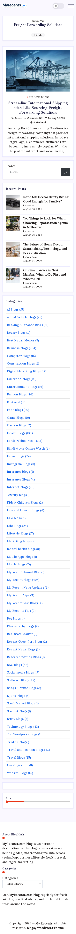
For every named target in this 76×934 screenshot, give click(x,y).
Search (11, 166)
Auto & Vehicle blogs (21, 317)
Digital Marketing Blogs (24, 371)
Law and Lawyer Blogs (23, 510)
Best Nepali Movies (20, 340)
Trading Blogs (17, 742)
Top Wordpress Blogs (22, 734)
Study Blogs (15, 719)
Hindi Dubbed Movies (22, 441)
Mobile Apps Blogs (20, 557)
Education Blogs (18, 379)
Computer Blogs (18, 356)
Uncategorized (17, 765)
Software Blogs (18, 680)
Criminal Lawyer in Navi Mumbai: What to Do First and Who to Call (44, 274)
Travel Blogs (16, 757)
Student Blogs (17, 711)
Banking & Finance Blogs (25, 325)
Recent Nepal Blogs (21, 649)
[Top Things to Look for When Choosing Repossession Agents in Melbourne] (13, 223)
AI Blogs (13, 309)
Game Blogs (15, 417)
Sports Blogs (16, 696)
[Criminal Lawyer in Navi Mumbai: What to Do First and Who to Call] (13, 275)
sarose (18, 118)
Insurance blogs (18, 471)
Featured (13, 402)
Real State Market (20, 634)
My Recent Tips (18, 595)
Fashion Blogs (17, 394)
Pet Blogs (14, 618)
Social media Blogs (20, 672)
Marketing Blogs (19, 541)
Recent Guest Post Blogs (24, 641)
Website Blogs (17, 773)
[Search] (65, 172)
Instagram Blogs (18, 464)
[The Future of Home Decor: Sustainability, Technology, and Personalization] (13, 249)
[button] (58, 6)
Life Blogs (14, 526)
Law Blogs (14, 518)
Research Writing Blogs (24, 657)
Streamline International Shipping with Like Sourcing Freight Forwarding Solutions (38, 108)
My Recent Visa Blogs (22, 603)
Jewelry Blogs (17, 495)
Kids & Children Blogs (22, 502)
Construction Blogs (21, 363)
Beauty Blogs (16, 332)
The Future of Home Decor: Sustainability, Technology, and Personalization (45, 248)
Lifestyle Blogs (17, 533)
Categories (10, 878)
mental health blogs (21, 549)
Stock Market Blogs (21, 703)
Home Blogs (15, 456)
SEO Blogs (14, 665)
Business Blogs (17, 348)
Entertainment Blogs (22, 387)
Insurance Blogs (18, 479)
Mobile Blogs (16, 564)
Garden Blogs (17, 425)
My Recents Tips (19, 610)
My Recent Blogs (19, 580)
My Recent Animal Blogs (24, 572)
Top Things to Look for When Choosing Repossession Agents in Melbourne (45, 222)
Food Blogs (15, 410)
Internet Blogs (17, 487)
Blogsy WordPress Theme (45, 928)
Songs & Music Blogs (21, 688)
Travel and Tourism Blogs (25, 750)
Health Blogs (16, 433)
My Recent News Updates (25, 587)
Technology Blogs (19, 726)
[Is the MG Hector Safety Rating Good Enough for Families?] (13, 202)
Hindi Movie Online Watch (26, 448)
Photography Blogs (20, 626)
